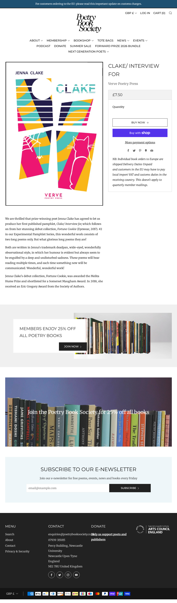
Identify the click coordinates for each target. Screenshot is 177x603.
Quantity (118, 107)
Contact (10, 545)
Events (138, 40)
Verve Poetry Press (123, 84)
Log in (145, 13)
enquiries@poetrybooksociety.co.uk (71, 534)
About (35, 40)
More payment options (140, 142)
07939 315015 (56, 540)
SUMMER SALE (80, 46)
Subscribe (128, 488)
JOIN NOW (71, 346)
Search (9, 534)
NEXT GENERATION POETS (87, 51)
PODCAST (43, 46)
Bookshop (82, 40)
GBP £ (129, 13)
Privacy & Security (17, 551)
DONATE (60, 46)
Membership (57, 40)
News (121, 40)
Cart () (159, 13)
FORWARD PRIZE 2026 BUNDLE (118, 46)
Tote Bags (105, 40)
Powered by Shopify (123, 600)
